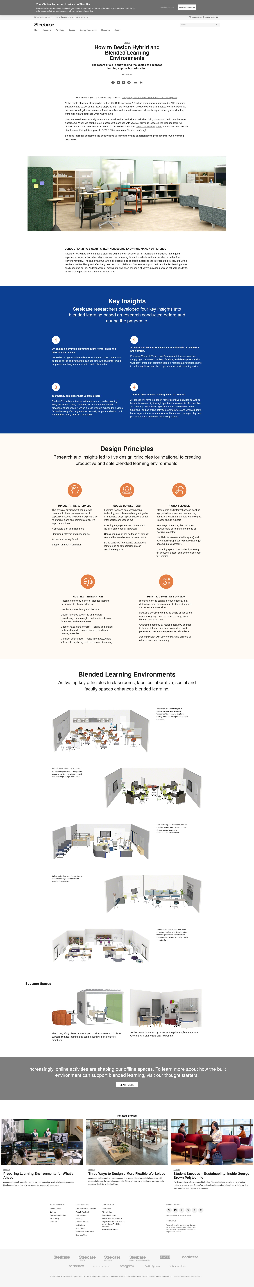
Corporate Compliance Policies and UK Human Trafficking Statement (113, 1224)
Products (47, 30)
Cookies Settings (167, 7)
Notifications (80, 1225)
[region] (127, 7)
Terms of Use (106, 1209)
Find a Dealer (67, 17)
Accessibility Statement (110, 1229)
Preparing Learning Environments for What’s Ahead (38, 1175)
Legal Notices (108, 1204)
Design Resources (88, 30)
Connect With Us (173, 1204)
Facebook (181, 1210)
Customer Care (82, 1204)
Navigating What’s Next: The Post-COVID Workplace (149, 97)
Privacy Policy (107, 1212)
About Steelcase (57, 1204)
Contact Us (171, 1221)
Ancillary (60, 30)
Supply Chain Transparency (112, 1218)
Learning (127, 42)
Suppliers (53, 1222)
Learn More (127, 1084)
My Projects (197, 17)
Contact (56, 17)
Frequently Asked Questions (86, 1209)
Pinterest (200, 1210)
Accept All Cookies (187, 7)
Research (105, 30)
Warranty (79, 1218)
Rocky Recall (80, 1228)
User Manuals (81, 1215)
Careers (53, 1212)
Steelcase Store (81, 1235)
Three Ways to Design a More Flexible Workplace (126, 1173)
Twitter (188, 1210)
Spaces (72, 30)
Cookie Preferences (109, 1215)
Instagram (169, 1210)
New (36, 30)
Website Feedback (82, 1212)
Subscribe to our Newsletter (178, 1216)
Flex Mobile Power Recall (85, 1231)
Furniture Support (82, 1222)
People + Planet (55, 1209)
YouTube (194, 1210)
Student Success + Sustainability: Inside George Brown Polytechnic (211, 1175)
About (117, 30)
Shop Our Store (82, 17)
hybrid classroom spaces (149, 126)
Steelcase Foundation (58, 1215)
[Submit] (217, 25)
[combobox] (200, 25)
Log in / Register (211, 17)
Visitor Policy (54, 1218)
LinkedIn (175, 1210)
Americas (44, 17)
